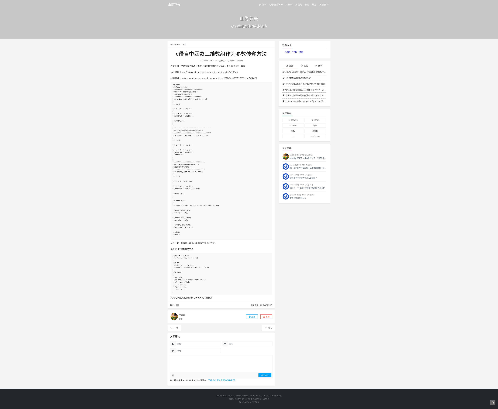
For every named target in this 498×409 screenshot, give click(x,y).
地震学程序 (293, 120)
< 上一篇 (174, 328)
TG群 (295, 52)
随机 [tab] (320, 65)
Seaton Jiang (261, 399)
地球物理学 (275, 4)
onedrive (293, 125)
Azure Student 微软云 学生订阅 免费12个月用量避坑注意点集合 (305, 71)
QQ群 (288, 52)
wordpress (315, 136)
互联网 (298, 4)
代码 (177, 44)
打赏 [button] (253, 317)
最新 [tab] (291, 65)
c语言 (315, 125)
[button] (266, 316)
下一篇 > (268, 328)
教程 (307, 4)
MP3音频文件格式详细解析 (298, 77)
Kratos (240, 399)
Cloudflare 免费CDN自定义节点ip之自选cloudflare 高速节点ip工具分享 (305, 101)
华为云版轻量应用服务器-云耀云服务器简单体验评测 (305, 95)
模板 (293, 131)
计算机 (289, 4)
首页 (172, 44)
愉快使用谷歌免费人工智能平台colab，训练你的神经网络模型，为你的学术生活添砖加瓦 (305, 89)
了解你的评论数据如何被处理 (221, 380)
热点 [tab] (306, 65)
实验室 (322, 4)
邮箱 (301, 52)
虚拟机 (315, 131)
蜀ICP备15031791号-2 (249, 402)
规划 (314, 4)
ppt (293, 136)
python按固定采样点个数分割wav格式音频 (305, 83)
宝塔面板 (315, 120)
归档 (261, 4)
